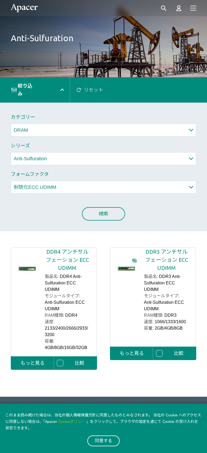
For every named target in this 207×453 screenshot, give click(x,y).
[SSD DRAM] (103, 130)
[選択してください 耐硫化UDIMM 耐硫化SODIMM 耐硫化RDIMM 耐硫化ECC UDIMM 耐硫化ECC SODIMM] (103, 187)
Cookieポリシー (71, 421)
